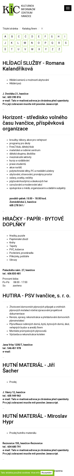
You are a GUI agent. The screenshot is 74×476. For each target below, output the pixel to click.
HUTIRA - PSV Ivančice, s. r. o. (37, 296)
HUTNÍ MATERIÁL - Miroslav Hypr (35, 419)
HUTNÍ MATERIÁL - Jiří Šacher (29, 368)
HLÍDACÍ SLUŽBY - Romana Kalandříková (34, 66)
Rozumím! (47, 472)
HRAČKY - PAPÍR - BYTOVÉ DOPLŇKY (33, 221)
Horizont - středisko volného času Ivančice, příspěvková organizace (35, 123)
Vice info (35, 472)
